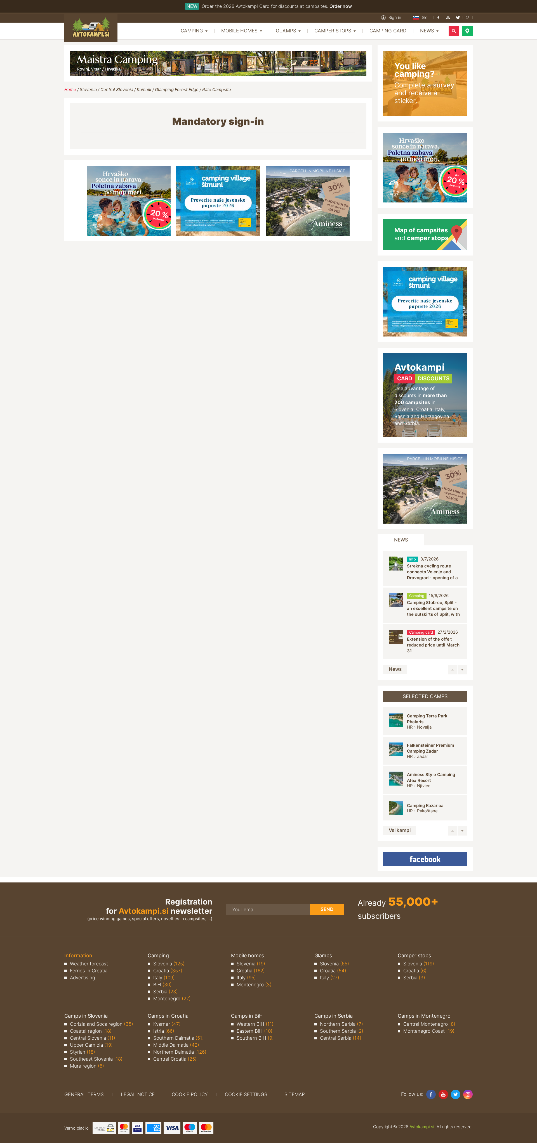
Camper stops (414, 955)
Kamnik (144, 89)
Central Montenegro (429, 1024)
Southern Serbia (341, 1031)
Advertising (82, 977)
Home (70, 89)
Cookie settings (246, 1094)
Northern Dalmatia (179, 1052)
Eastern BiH (254, 1031)
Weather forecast (89, 964)
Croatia (167, 970)
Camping (158, 955)
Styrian (82, 1052)
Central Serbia (340, 1038)
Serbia (165, 991)
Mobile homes (247, 955)
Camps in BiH (247, 1016)
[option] (425, 568)
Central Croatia (175, 1059)
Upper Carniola (91, 1045)
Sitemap (294, 1094)
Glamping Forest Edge (177, 89)
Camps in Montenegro (424, 1016)
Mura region (87, 1066)
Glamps (323, 955)
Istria (163, 1031)
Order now (340, 6)
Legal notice (138, 1094)
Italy (164, 977)
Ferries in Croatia (88, 970)
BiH (162, 984)
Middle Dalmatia (176, 1045)
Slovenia (88, 89)
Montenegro (172, 998)
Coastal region (91, 1031)
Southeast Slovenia (96, 1059)
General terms (84, 1094)
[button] (391, 18)
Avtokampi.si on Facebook (425, 859)
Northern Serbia (341, 1024)
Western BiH (255, 1024)
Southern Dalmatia (178, 1038)
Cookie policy (190, 1094)
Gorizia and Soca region (101, 1024)
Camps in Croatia (168, 1016)
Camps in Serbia (333, 1016)
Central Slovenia (116, 89)
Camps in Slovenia (86, 1016)
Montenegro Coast (428, 1031)
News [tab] (401, 540)
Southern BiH (255, 1038)
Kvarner (167, 1024)
